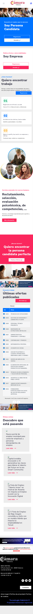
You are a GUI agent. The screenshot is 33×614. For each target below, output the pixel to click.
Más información (9, 220)
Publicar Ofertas (16, 260)
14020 (7, 365)
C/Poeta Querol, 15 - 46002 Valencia (12, 568)
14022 (7, 352)
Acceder (16, 40)
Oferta (12, 310)
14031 (7, 314)
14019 (7, 372)
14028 (7, 329)
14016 (7, 389)
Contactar (25, 587)
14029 (7, 323)
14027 (7, 334)
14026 (7, 340)
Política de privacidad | (18, 594)
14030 (7, 318)
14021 (7, 359)
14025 (7, 344)
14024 (7, 348)
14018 (7, 377)
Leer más (9, 448)
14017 (7, 383)
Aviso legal (5, 594)
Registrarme (16, 64)
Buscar (12, 306)
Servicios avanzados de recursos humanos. (15, 190)
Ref (5, 310)
